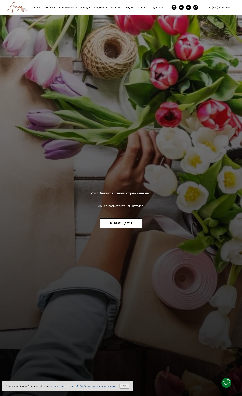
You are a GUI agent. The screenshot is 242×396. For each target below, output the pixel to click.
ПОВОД (84, 7)
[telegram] (181, 7)
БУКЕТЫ (49, 7)
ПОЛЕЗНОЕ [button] (143, 7)
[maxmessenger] (174, 7)
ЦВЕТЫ (36, 7)
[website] (195, 7)
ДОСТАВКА (158, 7)
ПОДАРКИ (99, 7)
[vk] (188, 7)
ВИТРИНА (115, 7)
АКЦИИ (129, 7)
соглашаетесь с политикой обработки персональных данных (82, 386)
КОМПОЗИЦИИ (66, 7)
